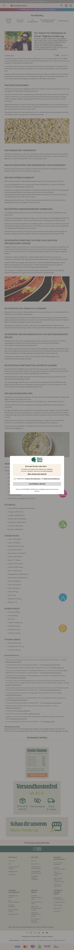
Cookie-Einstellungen (32, 479)
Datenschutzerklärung (52, 479)
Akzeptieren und (38, 479)
